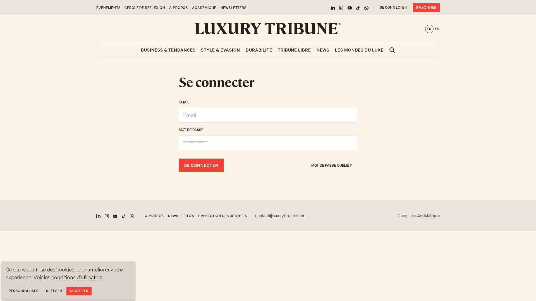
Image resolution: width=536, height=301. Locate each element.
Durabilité (259, 50)
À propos (178, 7)
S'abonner (426, 7)
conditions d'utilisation (77, 277)
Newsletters (234, 7)
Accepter (79, 290)
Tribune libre (294, 50)
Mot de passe (191, 129)
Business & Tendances (168, 50)
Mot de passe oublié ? (331, 165)
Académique (204, 7)
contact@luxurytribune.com (280, 215)
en (437, 28)
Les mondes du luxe (359, 50)
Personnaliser (24, 290)
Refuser (54, 290)
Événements (108, 7)
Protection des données (222, 215)
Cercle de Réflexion (145, 7)
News (323, 50)
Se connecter (393, 7)
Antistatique (428, 215)
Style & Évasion (220, 50)
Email (184, 102)
